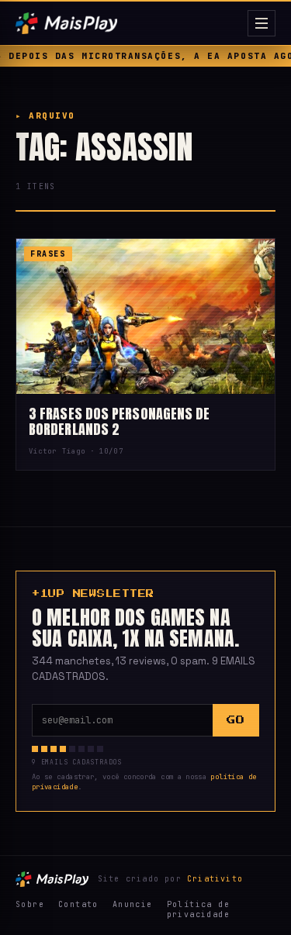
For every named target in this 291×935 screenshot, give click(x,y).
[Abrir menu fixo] (261, 23)
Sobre (30, 904)
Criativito (215, 879)
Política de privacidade (198, 909)
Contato (78, 904)
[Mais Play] (128, 23)
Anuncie (133, 904)
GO (235, 720)
